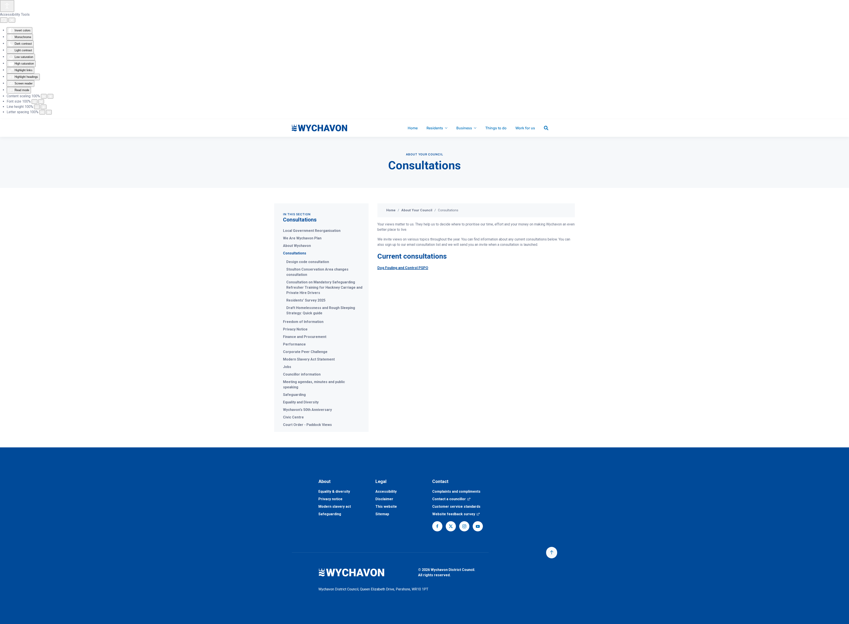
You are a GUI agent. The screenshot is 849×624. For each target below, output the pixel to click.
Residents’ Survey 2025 (305, 300)
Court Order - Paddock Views (307, 425)
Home (413, 128)
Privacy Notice (295, 329)
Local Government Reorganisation (311, 231)
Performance (294, 344)
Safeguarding (294, 395)
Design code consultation (307, 262)
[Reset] (4, 20)
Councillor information (302, 374)
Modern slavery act (334, 506)
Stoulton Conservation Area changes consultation (317, 272)
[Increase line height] (43, 107)
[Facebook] (437, 526)
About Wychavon (297, 246)
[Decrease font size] (34, 101)
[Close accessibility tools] (11, 20)
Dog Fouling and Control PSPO (402, 268)
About (324, 481)
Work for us (525, 128)
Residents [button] (434, 128)
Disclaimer (384, 499)
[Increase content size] (50, 96)
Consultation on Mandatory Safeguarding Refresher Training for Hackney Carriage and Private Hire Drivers (324, 287)
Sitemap (382, 514)
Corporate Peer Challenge (305, 352)
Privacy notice (330, 499)
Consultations (294, 253)
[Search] (546, 128)
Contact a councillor (451, 499)
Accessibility (386, 491)
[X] (451, 526)
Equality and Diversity (301, 402)
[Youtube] (478, 526)
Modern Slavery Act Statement (309, 359)
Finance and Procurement (304, 337)
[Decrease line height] (37, 107)
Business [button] (464, 128)
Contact (440, 481)
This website (386, 506)
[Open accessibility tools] (7, 6)
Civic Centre (293, 417)
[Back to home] (319, 128)
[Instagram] (464, 526)
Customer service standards (456, 506)
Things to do (496, 128)
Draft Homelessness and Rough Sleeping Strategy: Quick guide (320, 310)
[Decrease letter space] (42, 112)
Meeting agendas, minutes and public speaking (314, 384)
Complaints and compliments (456, 491)
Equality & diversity (334, 491)
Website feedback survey (456, 514)
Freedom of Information (303, 322)
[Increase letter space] (49, 112)
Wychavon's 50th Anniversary (307, 410)
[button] (551, 552)
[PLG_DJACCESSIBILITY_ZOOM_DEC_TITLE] (44, 96)
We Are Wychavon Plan (302, 238)
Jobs (287, 367)
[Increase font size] (41, 101)
